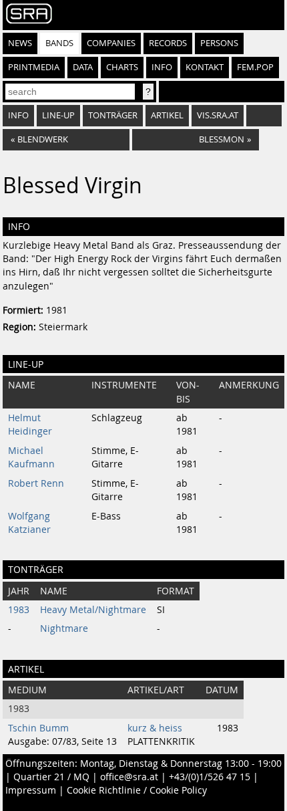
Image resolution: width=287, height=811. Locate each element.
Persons (219, 43)
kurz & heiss (154, 728)
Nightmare (64, 628)
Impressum (30, 790)
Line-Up (58, 115)
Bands (59, 43)
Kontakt (205, 67)
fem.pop (255, 67)
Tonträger (112, 115)
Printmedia (33, 67)
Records (168, 43)
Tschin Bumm (38, 728)
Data (83, 67)
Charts (122, 67)
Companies (111, 43)
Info (162, 67)
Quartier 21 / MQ (51, 777)
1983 (18, 610)
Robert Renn (36, 483)
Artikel (167, 115)
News (20, 43)
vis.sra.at (217, 115)
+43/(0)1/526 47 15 (209, 777)
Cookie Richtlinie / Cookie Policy (137, 790)
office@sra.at (129, 777)
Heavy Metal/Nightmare (93, 610)
